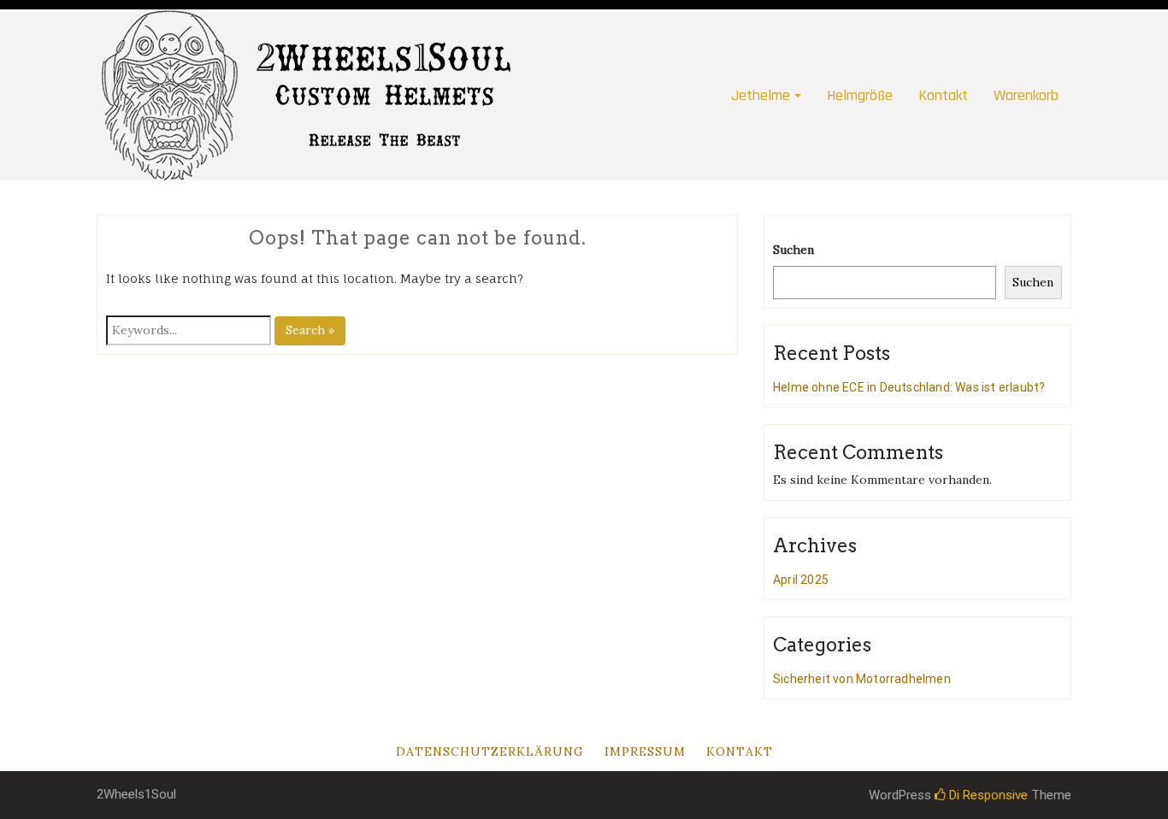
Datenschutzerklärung (490, 751)
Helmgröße (860, 95)
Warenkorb (1026, 95)
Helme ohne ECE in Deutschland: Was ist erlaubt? (909, 387)
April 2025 (801, 579)
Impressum (645, 751)
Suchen (793, 249)
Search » (310, 330)
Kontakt (943, 95)
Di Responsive (987, 795)
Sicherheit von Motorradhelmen (862, 679)
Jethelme (760, 95)
